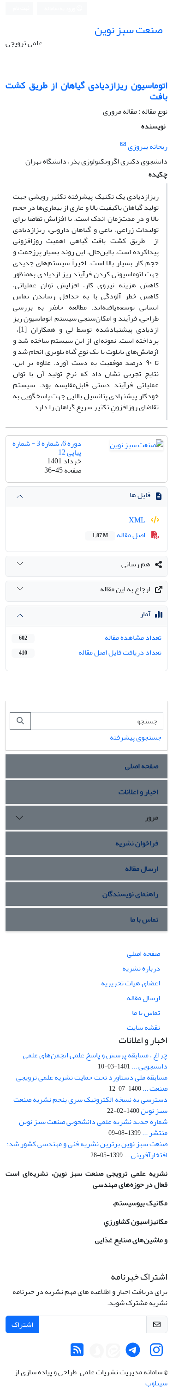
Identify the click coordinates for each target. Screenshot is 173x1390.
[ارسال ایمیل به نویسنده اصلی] (122, 144)
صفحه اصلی (141, 766)
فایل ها (140, 495)
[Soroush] (96, 1353)
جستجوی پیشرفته (135, 737)
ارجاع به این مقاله (125, 589)
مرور (151, 817)
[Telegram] (133, 1353)
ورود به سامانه (60, 8)
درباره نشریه (141, 968)
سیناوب (156, 1383)
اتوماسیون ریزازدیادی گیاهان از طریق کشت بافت (86, 90)
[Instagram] (156, 1353)
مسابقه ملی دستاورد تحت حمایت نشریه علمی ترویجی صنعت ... (91, 1082)
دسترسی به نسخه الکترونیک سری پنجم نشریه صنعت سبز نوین (90, 1105)
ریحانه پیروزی (147, 146)
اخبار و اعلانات (138, 792)
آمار (145, 614)
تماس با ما (144, 919)
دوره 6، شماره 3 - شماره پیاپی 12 (46, 448)
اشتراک (22, 1324)
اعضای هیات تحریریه (130, 983)
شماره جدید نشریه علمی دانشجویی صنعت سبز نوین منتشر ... (93, 1127)
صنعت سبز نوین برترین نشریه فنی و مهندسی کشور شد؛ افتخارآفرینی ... (87, 1149)
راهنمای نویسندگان (130, 894)
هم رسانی (135, 564)
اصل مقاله (119, 535)
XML (138, 520)
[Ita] (113, 1353)
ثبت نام (21, 8)
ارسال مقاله (141, 868)
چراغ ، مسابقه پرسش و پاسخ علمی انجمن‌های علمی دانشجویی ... (95, 1060)
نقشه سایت (143, 1027)
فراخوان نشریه (136, 843)
